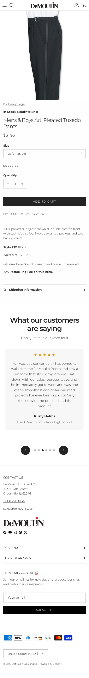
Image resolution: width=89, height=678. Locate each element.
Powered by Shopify (50, 663)
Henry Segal (16, 104)
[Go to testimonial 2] (39, 450)
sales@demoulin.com (18, 508)
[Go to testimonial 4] (46, 450)
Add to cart (44, 201)
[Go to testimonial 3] (43, 450)
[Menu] (4, 5)
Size (6, 145)
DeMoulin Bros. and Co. (25, 663)
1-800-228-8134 (14, 501)
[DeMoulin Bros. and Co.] (45, 5)
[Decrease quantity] (7, 183)
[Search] (13, 5)
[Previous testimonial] (25, 450)
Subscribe (44, 609)
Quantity (10, 175)
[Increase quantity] (23, 183)
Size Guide (10, 166)
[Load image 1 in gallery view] (44, 55)
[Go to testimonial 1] (35, 450)
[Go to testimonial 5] (50, 450)
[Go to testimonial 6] (54, 450)
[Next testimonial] (63, 450)
